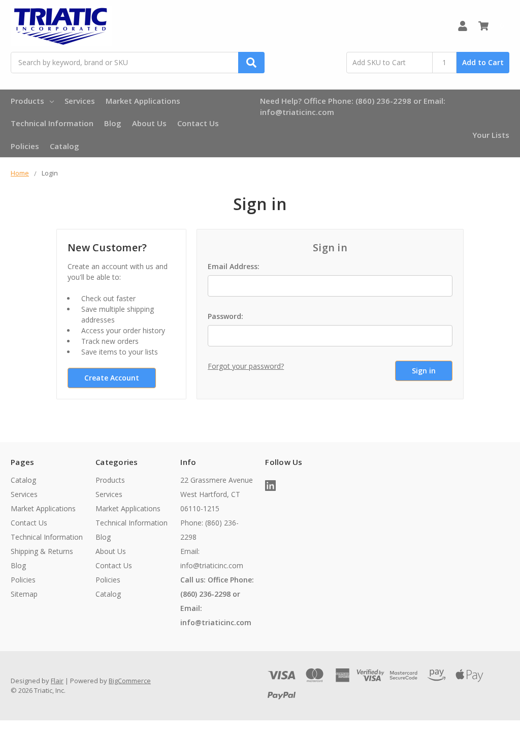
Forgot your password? (246, 366)
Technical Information (52, 123)
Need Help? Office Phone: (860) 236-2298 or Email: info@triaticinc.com (352, 107)
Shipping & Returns (42, 551)
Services (79, 101)
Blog (112, 123)
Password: (225, 316)
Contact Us (198, 123)
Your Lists (490, 135)
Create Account (111, 378)
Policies (25, 146)
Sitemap (24, 594)
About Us (149, 123)
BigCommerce (130, 680)
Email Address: (233, 266)
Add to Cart (483, 62)
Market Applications (143, 101)
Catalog (64, 146)
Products (27, 101)
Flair (57, 680)
